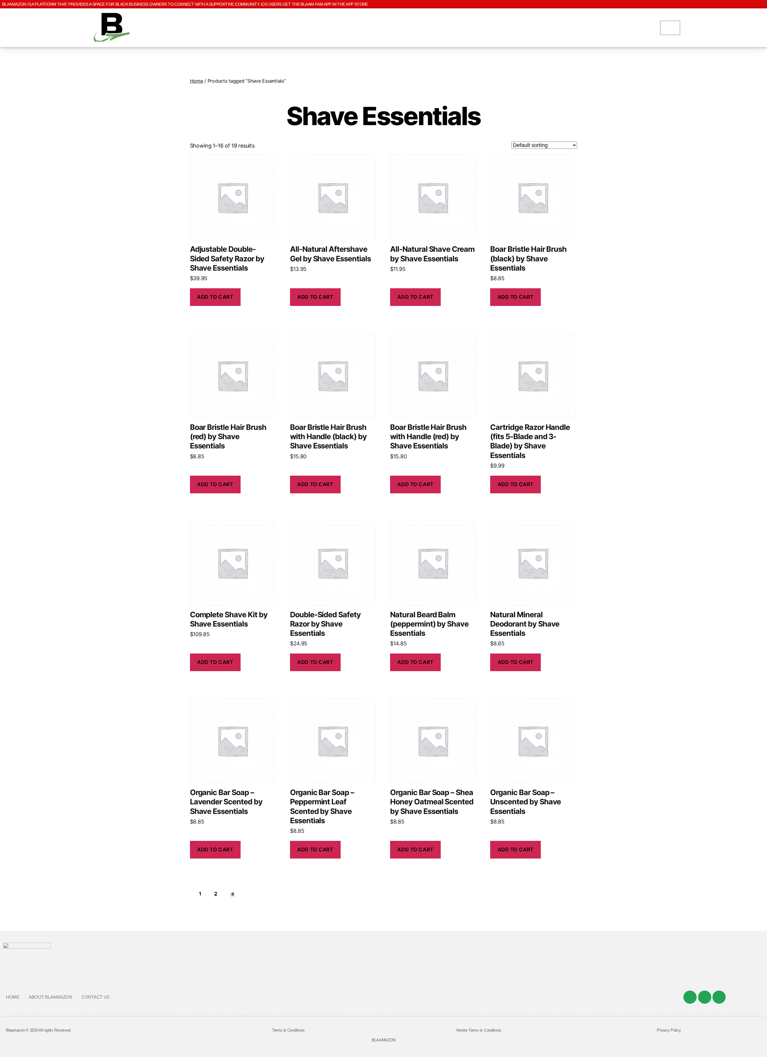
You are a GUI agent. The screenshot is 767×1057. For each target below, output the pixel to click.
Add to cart (215, 297)
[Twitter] (704, 997)
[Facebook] (690, 997)
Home (196, 81)
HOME (12, 997)
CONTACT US (95, 997)
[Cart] (670, 28)
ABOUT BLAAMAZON (50, 997)
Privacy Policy (669, 1030)
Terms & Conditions (288, 1030)
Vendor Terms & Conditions (478, 1030)
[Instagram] (719, 997)
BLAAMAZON (383, 1040)
